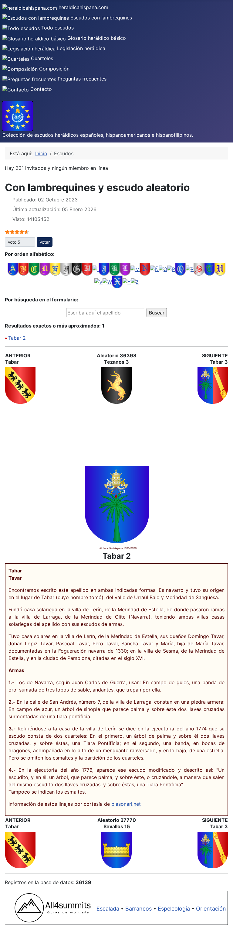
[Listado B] (23, 269)
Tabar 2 (17, 338)
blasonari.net (126, 804)
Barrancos (138, 908)
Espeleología (174, 908)
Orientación (211, 908)
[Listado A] (13, 269)
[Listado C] (34, 269)
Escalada (107, 908)
